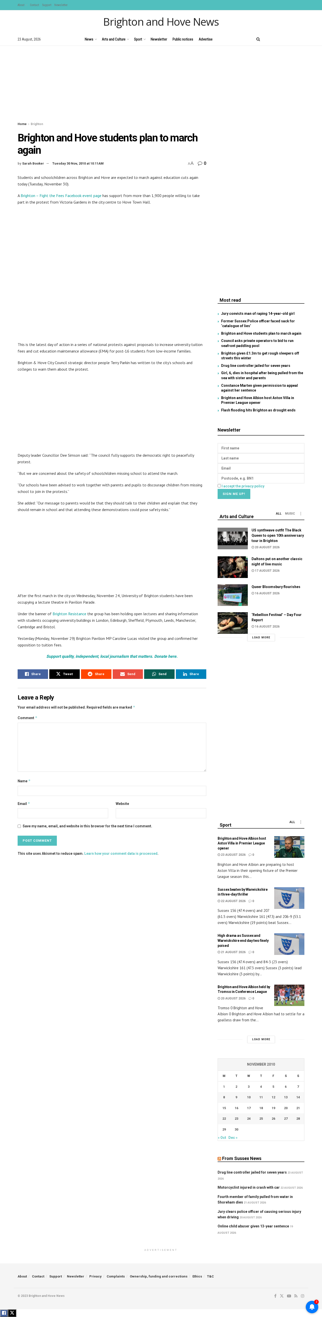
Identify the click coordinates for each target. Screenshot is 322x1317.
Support (46, 5)
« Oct (222, 1138)
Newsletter (61, 5)
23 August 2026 (233, 855)
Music (290, 513)
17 (249, 1108)
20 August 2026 (266, 547)
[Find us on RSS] (294, 39)
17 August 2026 (266, 570)
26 (273, 1118)
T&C (210, 1276)
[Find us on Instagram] (302, 39)
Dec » (232, 1138)
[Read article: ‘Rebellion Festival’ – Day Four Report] (233, 623)
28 (298, 1118)
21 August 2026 (233, 952)
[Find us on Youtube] (286, 39)
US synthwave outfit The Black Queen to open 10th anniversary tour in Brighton (278, 535)
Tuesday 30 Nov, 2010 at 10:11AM (78, 163)
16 (236, 1108)
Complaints (116, 1276)
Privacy (95, 1276)
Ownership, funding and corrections (158, 1276)
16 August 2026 (266, 593)
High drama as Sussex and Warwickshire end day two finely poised (243, 940)
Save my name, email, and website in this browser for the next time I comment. (87, 826)
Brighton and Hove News (161, 21)
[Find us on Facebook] (268, 39)
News (89, 39)
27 (286, 1118)
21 (298, 1108)
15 (224, 1108)
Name (24, 781)
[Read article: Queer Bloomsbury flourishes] (233, 595)
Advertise (206, 39)
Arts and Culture (114, 39)
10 (249, 1097)
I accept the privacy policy (243, 486)
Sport (138, 39)
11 (261, 1097)
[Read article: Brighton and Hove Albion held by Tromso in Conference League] (289, 995)
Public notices (183, 39)
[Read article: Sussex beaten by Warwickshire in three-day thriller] (289, 898)
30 (236, 1129)
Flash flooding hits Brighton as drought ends (258, 410)
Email (24, 803)
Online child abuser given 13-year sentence (253, 1226)
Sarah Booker (33, 163)
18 (261, 1108)
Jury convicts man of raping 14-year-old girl (258, 314)
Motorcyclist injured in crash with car (249, 1187)
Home (22, 124)
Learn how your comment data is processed (120, 853)
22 (224, 1118)
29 (224, 1129)
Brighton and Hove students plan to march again (261, 333)
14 (298, 1097)
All (278, 513)
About (21, 5)
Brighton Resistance (69, 613)
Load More (261, 637)
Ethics (197, 1276)
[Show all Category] (300, 513)
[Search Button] (258, 39)
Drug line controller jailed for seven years (255, 366)
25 (261, 1118)
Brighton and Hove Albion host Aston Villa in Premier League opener (242, 843)
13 (286, 1097)
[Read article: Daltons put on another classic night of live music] (233, 567)
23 (236, 1118)
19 (273, 1108)
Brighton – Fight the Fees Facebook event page (60, 195)
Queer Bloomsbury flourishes (276, 587)
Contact (34, 5)
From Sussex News (241, 1158)
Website (122, 804)
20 (286, 1108)
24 (249, 1118)
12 (273, 1097)
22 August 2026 (233, 901)
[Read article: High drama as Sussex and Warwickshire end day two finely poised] (289, 944)
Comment (27, 717)
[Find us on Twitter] (276, 39)
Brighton (37, 124)
